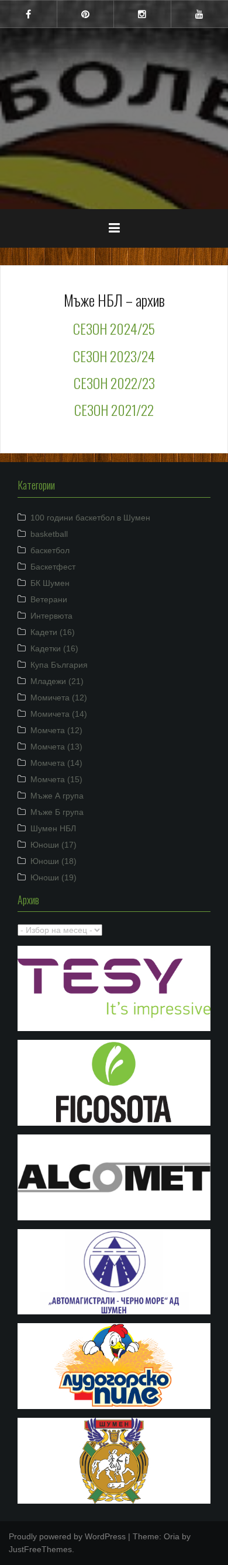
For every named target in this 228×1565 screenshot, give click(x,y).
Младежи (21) (57, 681)
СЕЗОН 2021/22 (114, 409)
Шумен (114, 110)
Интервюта (51, 615)
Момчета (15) (56, 779)
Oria (171, 1536)
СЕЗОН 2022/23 (114, 382)
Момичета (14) (58, 714)
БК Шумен (50, 583)
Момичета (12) (58, 697)
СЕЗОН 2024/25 (114, 328)
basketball (49, 534)
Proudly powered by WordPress (67, 1536)
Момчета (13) (56, 746)
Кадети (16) (52, 632)
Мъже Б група (57, 812)
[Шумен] (114, 81)
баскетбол (50, 550)
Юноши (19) (53, 877)
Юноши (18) (53, 861)
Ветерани (48, 599)
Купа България (59, 664)
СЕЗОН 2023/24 (114, 355)
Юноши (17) (53, 844)
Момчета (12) (56, 730)
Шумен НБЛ (53, 828)
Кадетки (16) (54, 648)
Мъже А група (57, 795)
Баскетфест (52, 566)
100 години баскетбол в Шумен (90, 517)
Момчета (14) (56, 763)
